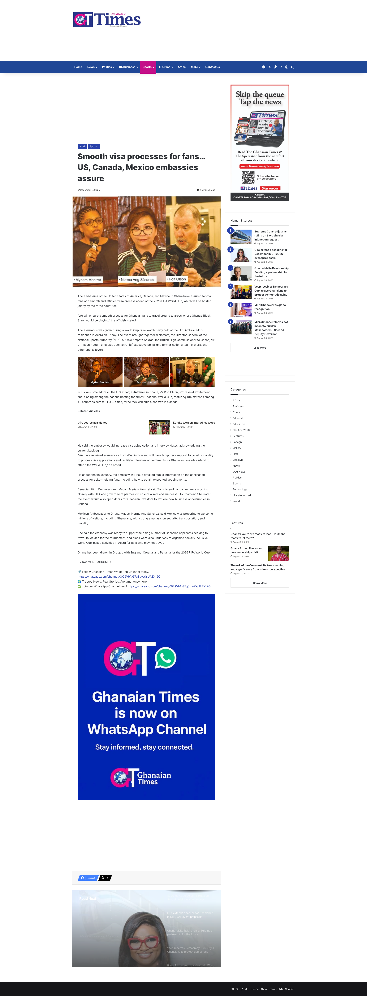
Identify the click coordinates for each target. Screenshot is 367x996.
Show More (260, 582)
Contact (289, 989)
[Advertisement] (221, 30)
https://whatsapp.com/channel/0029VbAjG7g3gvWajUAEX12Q (119, 576)
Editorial (238, 418)
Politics (107, 66)
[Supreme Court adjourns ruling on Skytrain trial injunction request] (241, 237)
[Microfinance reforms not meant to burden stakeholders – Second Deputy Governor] (241, 327)
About (264, 989)
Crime (166, 66)
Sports (147, 66)
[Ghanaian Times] (107, 18)
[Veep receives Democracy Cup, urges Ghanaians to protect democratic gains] (241, 292)
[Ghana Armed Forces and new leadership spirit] (278, 553)
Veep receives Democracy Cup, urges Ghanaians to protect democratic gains (271, 290)
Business (129, 66)
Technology (240, 489)
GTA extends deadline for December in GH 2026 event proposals (118, 930)
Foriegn (237, 441)
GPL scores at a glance (92, 422)
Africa (182, 66)
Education (239, 424)
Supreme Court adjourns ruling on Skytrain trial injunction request (270, 235)
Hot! (82, 146)
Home (78, 66)
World (236, 501)
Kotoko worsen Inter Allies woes (194, 422)
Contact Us (212, 66)
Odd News (239, 471)
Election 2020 (241, 430)
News (91, 66)
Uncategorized (242, 495)
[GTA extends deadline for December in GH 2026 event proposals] (241, 255)
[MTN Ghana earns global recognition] (241, 310)
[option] (146, 928)
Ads (280, 989)
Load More (260, 347)
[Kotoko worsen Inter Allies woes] (159, 427)
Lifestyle (238, 459)
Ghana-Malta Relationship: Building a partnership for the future (271, 272)
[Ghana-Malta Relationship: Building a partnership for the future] (241, 273)
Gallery (237, 447)
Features (238, 436)
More (194, 66)
